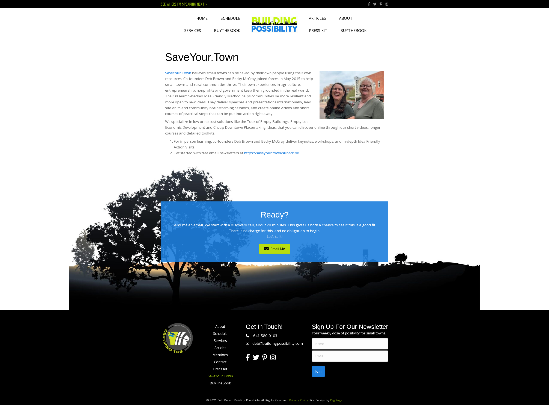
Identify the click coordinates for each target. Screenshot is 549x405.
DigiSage (336, 400)
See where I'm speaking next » (184, 4)
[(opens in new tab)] (178, 337)
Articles (317, 18)
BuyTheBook (227, 30)
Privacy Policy (298, 400)
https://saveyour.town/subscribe (271, 152)
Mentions (220, 354)
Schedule (230, 18)
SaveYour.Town (220, 376)
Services (192, 30)
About (346, 18)
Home (202, 18)
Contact (220, 362)
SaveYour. (178, 72)
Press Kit (318, 30)
